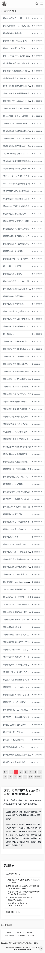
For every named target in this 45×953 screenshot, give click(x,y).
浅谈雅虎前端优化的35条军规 (17, 168)
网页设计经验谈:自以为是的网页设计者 (21, 649)
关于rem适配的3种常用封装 (16, 153)
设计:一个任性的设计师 (14, 740)
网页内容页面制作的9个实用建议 (18, 642)
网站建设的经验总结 (13, 514)
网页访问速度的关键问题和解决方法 (20, 567)
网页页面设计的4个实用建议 (17, 634)
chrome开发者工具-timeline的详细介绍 (21, 108)
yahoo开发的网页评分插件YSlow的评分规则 (23, 401)
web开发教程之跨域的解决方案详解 (20, 93)
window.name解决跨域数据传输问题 (20, 341)
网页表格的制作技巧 (13, 274)
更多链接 (31, 936)
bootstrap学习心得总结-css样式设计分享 (22, 56)
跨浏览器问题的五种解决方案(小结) (19, 198)
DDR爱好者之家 (19, 933)
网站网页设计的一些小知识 (16, 123)
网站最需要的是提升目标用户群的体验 (21, 462)
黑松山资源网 (9, 936)
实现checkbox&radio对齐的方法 (18, 26)
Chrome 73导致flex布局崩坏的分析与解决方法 (24, 206)
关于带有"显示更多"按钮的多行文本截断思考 (23, 191)
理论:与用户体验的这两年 (15, 725)
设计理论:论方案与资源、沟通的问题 (20, 477)
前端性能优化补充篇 (13, 33)
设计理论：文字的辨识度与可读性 (19, 717)
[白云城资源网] (4, 4)
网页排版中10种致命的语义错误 (18, 695)
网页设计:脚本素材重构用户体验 (18, 259)
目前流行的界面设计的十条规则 (18, 447)
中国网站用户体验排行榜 (15, 589)
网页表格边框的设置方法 (15, 296)
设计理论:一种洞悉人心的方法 (17, 499)
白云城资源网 (21, 936)
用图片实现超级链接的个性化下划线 (20, 680)
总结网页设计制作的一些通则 (17, 604)
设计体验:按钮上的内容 (14, 747)
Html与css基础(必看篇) (15, 48)
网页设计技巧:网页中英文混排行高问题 (21, 416)
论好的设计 (10, 334)
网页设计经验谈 (11, 537)
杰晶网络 (8, 933)
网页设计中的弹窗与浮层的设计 (18, 469)
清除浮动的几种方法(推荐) (16, 41)
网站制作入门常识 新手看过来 (17, 138)
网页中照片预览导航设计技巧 (17, 236)
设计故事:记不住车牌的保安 (16, 710)
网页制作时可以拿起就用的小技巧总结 (21, 101)
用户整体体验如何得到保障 (16, 454)
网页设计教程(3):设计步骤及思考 (18, 386)
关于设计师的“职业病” (14, 732)
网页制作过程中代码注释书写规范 (19, 664)
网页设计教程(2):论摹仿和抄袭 (17, 409)
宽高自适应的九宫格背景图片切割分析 (21, 431)
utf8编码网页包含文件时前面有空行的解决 (22, 281)
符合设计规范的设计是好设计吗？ (19, 289)
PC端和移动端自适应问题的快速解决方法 (22, 71)
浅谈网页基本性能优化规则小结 (18, 161)
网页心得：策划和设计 (14, 251)
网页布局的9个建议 (13, 627)
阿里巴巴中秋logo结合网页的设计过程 (21, 311)
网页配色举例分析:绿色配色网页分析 (20, 424)
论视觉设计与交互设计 (14, 484)
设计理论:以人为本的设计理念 (17, 492)
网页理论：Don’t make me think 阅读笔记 (22, 687)
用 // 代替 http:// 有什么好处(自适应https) (23, 176)
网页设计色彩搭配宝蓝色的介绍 (18, 394)
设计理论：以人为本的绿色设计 (18, 597)
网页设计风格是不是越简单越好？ (19, 552)
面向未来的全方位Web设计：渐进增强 (21, 529)
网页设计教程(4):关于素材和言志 (18, 371)
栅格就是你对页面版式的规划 (17, 229)
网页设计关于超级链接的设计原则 (19, 612)
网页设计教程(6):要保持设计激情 (18, 349)
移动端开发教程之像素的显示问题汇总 (21, 78)
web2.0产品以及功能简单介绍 (17, 507)
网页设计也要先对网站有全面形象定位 (21, 379)
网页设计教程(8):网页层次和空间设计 (20, 319)
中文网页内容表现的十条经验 (17, 657)
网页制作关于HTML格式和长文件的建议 (21, 619)
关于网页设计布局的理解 (15, 544)
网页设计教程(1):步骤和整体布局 (18, 439)
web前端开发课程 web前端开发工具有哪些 (23, 116)
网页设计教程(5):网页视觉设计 (17, 364)
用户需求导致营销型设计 (15, 214)
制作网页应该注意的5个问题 (17, 221)
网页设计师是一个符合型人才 (17, 522)
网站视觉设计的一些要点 (15, 702)
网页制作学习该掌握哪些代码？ (18, 559)
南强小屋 (30, 933)
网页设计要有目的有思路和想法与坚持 (21, 356)
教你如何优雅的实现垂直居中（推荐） (21, 146)
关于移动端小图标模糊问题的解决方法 (21, 86)
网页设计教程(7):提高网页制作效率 (19, 326)
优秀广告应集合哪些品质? (16, 762)
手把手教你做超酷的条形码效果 (18, 755)
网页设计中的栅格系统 (14, 304)
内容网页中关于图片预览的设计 (18, 244)
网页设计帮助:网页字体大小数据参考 (20, 574)
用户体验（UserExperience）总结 (19, 582)
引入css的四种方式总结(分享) (17, 183)
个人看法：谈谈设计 (13, 266)
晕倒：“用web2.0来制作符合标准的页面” (22, 672)
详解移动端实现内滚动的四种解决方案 (21, 131)
